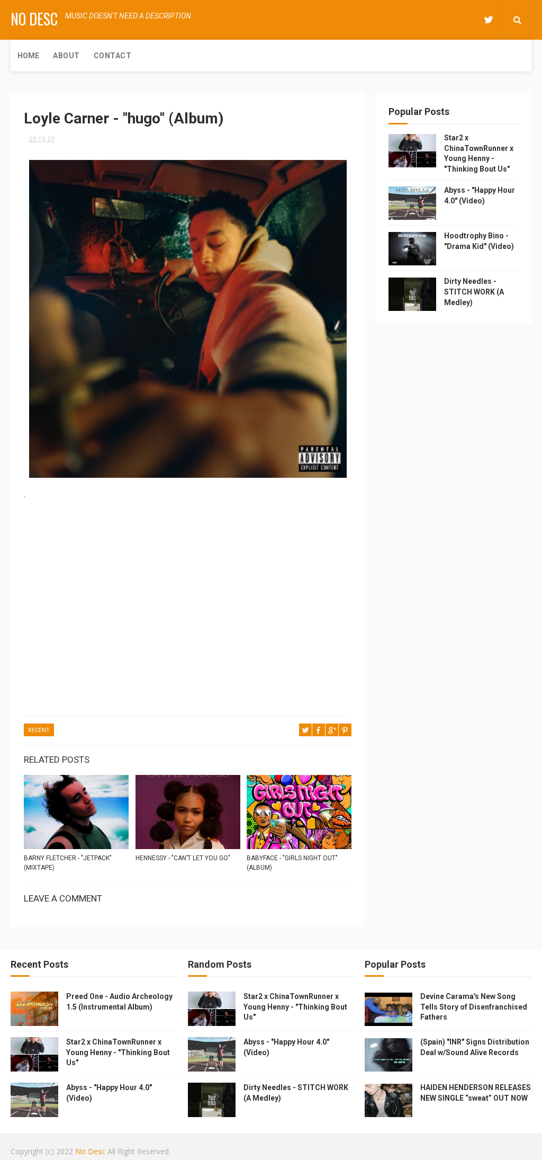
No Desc (34, 19)
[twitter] (488, 20)
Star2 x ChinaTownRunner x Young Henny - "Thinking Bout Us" (118, 1052)
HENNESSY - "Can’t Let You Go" (183, 858)
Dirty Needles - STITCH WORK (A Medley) (474, 291)
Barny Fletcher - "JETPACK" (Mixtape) (68, 862)
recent (39, 730)
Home (28, 55)
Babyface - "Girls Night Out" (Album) (292, 862)
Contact (113, 55)
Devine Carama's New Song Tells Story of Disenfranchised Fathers (473, 1006)
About (66, 55)
